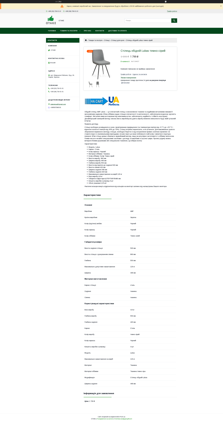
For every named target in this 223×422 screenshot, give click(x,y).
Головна (52, 31)
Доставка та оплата (117, 31)
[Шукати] (174, 20)
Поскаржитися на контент (105, 419)
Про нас (87, 31)
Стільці (107, 40)
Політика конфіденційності (123, 419)
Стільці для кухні (117, 40)
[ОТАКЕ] (51, 25)
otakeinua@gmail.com (58, 104)
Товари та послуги (68, 31)
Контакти (99, 31)
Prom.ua (122, 417)
